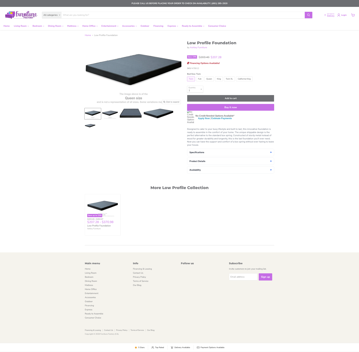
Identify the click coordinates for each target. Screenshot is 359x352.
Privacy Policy (139, 277)
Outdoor (145, 26)
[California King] (244, 82)
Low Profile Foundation (99, 225)
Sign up (265, 277)
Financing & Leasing (142, 268)
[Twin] (191, 82)
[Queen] (209, 82)
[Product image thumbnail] (110, 113)
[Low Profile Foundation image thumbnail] (93, 113)
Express (172, 26)
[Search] (308, 15)
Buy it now (230, 107)
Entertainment (109, 26)
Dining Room (55, 26)
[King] (219, 82)
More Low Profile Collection (179, 187)
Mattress (72, 26)
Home (7, 26)
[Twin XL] (229, 82)
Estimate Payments (221, 118)
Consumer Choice (217, 26)
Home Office (89, 26)
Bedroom (38, 26)
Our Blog (137, 285)
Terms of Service (140, 281)
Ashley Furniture (198, 47)
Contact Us (138, 273)
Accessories (128, 26)
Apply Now (204, 118)
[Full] (200, 82)
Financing (158, 26)
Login (344, 15)
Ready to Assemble (192, 26)
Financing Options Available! (204, 63)
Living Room (20, 26)
